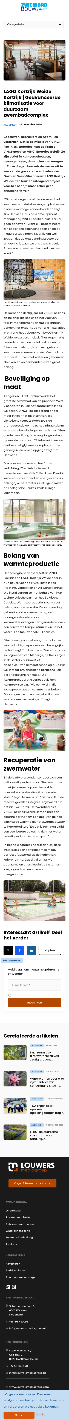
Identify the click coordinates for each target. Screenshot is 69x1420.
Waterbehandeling (18, 1230)
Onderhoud (13, 1210)
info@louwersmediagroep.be (28, 1372)
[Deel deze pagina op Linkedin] (31, 950)
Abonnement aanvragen (21, 1277)
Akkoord (19, 1415)
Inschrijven (34, 1002)
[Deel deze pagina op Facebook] (19, 950)
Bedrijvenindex (15, 1270)
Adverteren (13, 1263)
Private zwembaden (18, 1217)
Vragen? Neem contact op (30, 1183)
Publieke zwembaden (20, 1224)
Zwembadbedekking (19, 1237)
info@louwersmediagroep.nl (27, 1328)
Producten (12, 1244)
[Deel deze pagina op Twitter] (8, 950)
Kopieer (50, 950)
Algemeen (10, 124)
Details (40, 1414)
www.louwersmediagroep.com (29, 1386)
